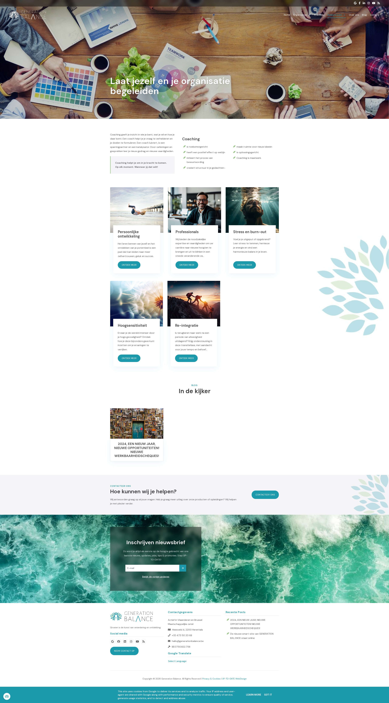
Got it (268, 694)
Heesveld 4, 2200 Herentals (187, 629)
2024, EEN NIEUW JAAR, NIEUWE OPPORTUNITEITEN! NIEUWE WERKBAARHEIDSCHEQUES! (247, 624)
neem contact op (124, 651)
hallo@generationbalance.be (188, 641)
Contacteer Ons (265, 494)
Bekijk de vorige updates (155, 576)
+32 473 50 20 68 (182, 635)
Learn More (253, 694)
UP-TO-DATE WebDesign (234, 678)
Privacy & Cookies (211, 678)
